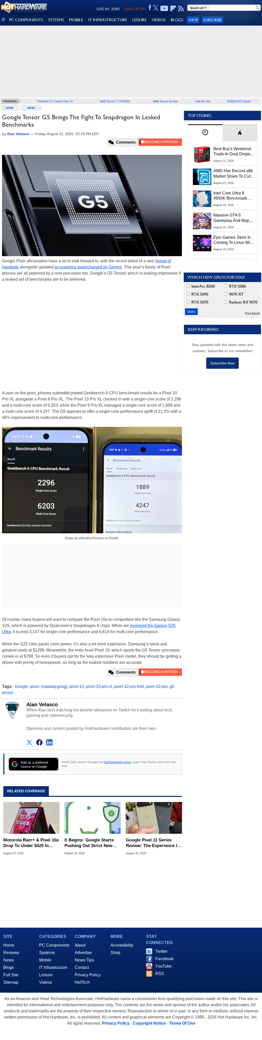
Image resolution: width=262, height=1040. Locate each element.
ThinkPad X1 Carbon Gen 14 (55, 101)
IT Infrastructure (53, 967)
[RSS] (181, 8)
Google (21, 686)
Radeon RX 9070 (242, 302)
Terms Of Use (182, 1023)
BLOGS (177, 19)
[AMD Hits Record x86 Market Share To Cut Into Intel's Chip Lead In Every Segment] (202, 176)
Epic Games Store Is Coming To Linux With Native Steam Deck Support (233, 240)
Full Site (10, 975)
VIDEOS (159, 19)
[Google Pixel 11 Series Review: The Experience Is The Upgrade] (154, 818)
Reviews (11, 952)
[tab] (205, 132)
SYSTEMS (56, 19)
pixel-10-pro (157, 686)
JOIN (115, 9)
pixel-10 (76, 686)
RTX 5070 (199, 302)
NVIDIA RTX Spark (239, 101)
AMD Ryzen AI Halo (165, 101)
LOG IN (103, 9)
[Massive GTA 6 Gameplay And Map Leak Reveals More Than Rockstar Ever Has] (202, 221)
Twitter (161, 951)
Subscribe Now (222, 363)
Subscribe (212, 20)
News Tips (84, 960)
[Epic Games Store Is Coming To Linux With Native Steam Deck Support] (202, 243)
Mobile (45, 960)
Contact (82, 967)
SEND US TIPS (134, 9)
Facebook (164, 959)
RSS (159, 973)
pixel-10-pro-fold (129, 686)
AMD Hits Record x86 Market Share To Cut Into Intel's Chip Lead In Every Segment (233, 174)
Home (8, 945)
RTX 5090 (199, 294)
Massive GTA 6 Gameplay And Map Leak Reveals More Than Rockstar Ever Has (231, 218)
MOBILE (76, 19)
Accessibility (122, 945)
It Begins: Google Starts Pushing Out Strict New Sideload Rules (89, 843)
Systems (47, 952)
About (80, 945)
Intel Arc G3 (202, 101)
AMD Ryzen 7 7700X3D (115, 101)
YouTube (163, 966)
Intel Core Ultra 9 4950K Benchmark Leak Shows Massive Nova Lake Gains (232, 196)
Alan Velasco (42, 704)
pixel (34, 686)
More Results (252, 313)
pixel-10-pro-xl (99, 686)
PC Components (54, 945)
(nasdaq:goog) (54, 686)
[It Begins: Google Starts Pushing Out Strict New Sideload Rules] (92, 818)
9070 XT (236, 294)
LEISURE (139, 19)
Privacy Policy (88, 975)
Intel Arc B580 (202, 286)
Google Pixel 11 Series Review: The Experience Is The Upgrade (152, 843)
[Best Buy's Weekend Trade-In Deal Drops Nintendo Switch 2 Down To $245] (202, 154)
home (10, 107)
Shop (193, 20)
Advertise (83, 952)
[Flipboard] (173, 8)
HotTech (82, 982)
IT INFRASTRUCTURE (107, 19)
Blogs (8, 967)
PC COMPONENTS (26, 19)
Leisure (46, 975)
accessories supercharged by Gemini (88, 267)
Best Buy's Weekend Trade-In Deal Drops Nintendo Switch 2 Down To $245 (232, 152)
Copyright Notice (149, 1023)
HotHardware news (117, 762)
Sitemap (10, 982)
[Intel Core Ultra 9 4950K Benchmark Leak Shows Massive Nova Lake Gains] (202, 199)
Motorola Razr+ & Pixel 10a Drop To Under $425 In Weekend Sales (31, 843)
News (31, 107)
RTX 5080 (237, 286)
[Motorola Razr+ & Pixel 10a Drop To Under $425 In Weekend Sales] (31, 818)
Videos (45, 982)
